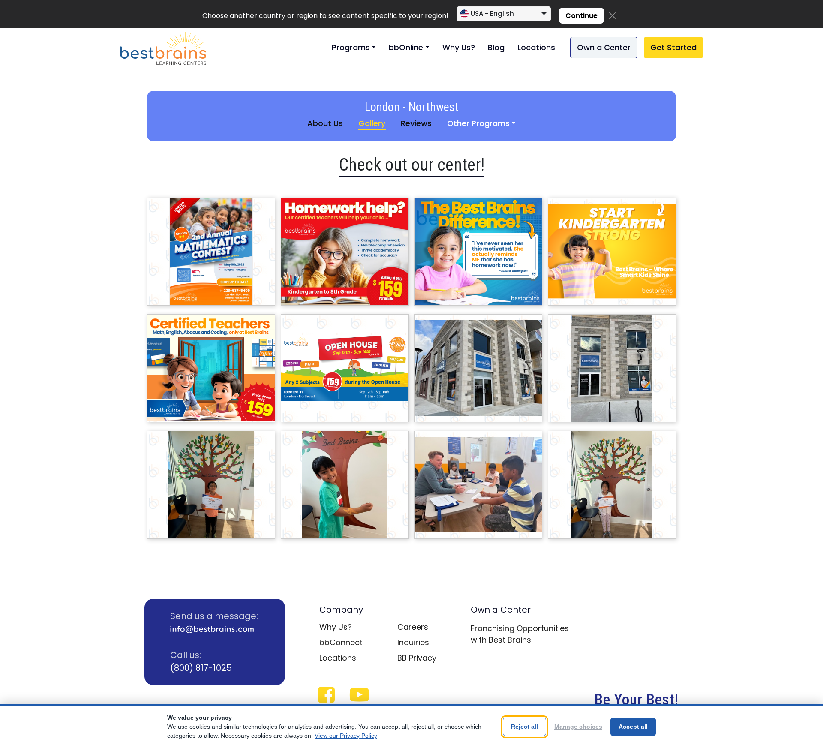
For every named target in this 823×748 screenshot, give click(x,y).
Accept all (633, 726)
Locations (536, 47)
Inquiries (413, 642)
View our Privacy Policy (346, 735)
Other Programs (478, 123)
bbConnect (341, 642)
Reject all (524, 726)
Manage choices (578, 726)
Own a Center (604, 47)
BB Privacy (416, 657)
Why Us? (458, 47)
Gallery (371, 123)
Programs (351, 47)
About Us (325, 123)
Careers (412, 627)
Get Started (673, 47)
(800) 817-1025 (201, 668)
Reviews (416, 123)
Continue (581, 16)
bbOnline (406, 47)
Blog (496, 47)
